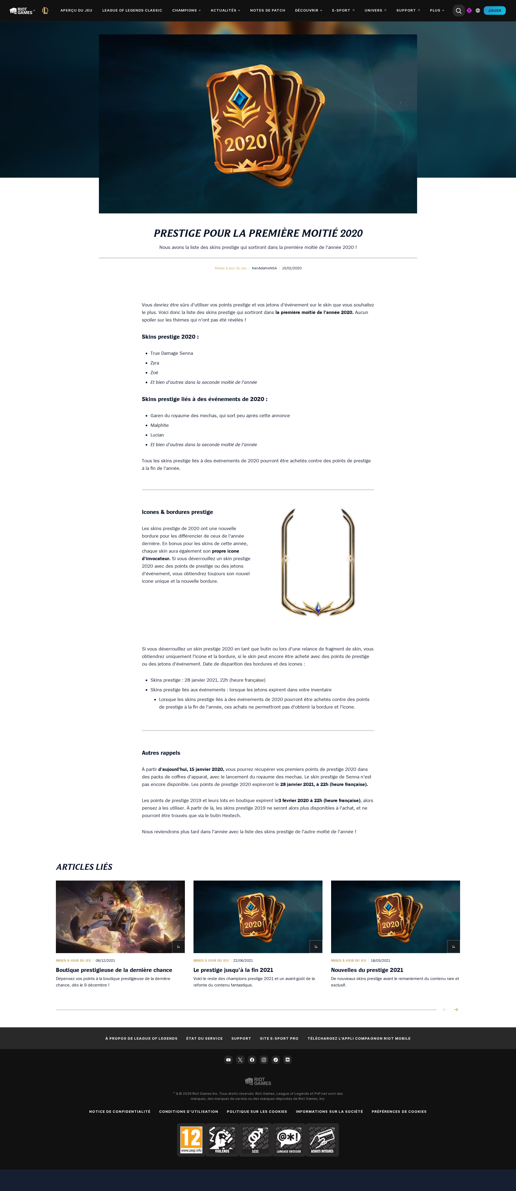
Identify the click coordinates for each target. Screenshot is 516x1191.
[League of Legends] (46, 10)
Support (241, 1038)
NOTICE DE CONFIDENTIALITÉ (119, 1111)
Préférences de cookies (399, 1111)
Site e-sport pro (279, 1038)
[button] (231, 268)
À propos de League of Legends (141, 1038)
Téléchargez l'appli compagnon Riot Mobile (359, 1038)
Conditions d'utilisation (188, 1111)
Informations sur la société (329, 1111)
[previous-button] (445, 1010)
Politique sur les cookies (257, 1111)
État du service (204, 1038)
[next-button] (456, 1010)
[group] (258, 939)
